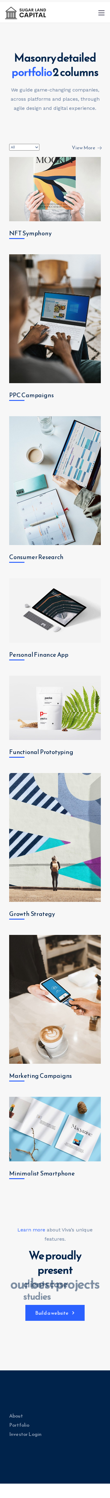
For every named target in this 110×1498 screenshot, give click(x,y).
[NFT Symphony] (55, 189)
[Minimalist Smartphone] (55, 1129)
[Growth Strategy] (55, 837)
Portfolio (19, 1425)
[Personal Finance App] (55, 610)
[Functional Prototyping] (55, 708)
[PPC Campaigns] (55, 318)
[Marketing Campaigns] (55, 999)
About (16, 1415)
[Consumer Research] (55, 480)
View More (83, 147)
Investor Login (25, 1434)
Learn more (31, 1230)
